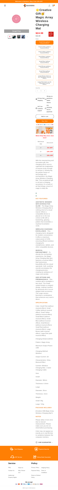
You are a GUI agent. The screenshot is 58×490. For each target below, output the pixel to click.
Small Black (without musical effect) (44, 57)
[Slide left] (5, 36)
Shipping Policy (45, 467)
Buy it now (45, 121)
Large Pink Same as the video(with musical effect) (44, 83)
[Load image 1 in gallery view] (10, 37)
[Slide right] (27, 36)
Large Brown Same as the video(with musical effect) (44, 77)
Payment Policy (35, 470)
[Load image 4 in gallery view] (23, 37)
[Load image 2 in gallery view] (14, 37)
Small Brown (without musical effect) (45, 67)
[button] (53, 6)
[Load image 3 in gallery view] (19, 37)
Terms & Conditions (44, 471)
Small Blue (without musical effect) (44, 62)
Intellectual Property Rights (12, 476)
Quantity (38, 88)
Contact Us (11, 470)
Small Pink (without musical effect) (44, 42)
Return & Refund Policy (35, 476)
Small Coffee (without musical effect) (44, 47)
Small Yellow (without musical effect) (44, 52)
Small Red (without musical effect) (44, 71)
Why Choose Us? (21, 471)
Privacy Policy (35, 467)
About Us (20, 467)
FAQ (9, 467)
